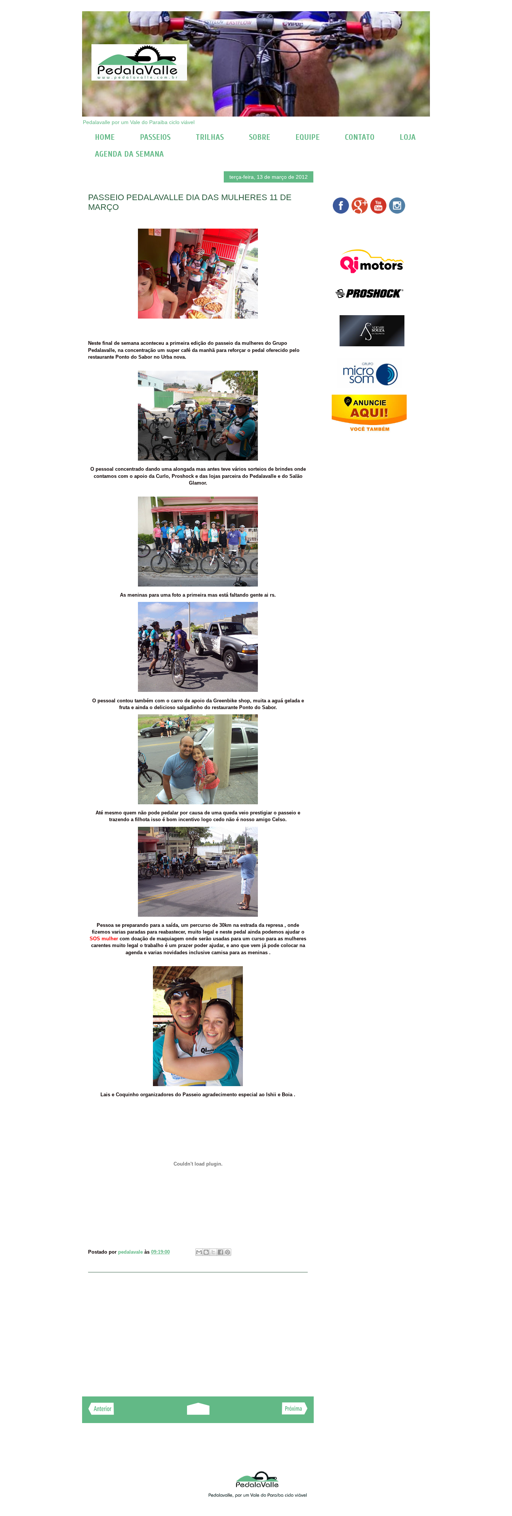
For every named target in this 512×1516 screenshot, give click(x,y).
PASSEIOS (155, 137)
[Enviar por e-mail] (199, 1252)
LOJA (408, 137)
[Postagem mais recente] (101, 1413)
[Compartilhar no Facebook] (220, 1252)
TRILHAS (210, 137)
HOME (105, 137)
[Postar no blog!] (206, 1252)
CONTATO (359, 137)
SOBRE (259, 137)
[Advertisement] (198, 1330)
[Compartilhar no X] (213, 1252)
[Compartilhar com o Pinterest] (227, 1252)
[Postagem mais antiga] (295, 1412)
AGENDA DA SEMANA (129, 154)
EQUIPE (307, 137)
